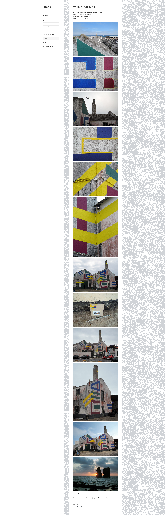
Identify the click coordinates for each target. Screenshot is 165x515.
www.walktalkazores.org (80, 494)
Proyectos (45, 15)
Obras (44, 24)
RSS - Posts (45, 42)
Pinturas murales (48, 21)
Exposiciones (46, 18)
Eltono (47, 6)
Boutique (45, 30)
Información (46, 27)
